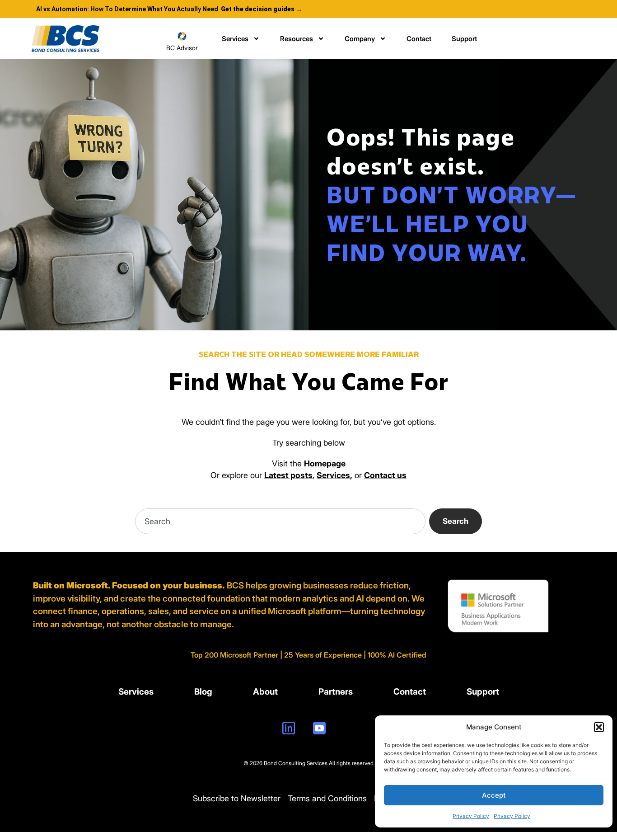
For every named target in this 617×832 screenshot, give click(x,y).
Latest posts (288, 475)
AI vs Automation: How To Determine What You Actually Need (127, 9)
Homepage (325, 463)
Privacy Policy (471, 816)
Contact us (385, 475)
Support (464, 38)
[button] (598, 727)
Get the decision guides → (261, 9)
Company (360, 38)
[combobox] (280, 521)
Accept (494, 795)
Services (235, 38)
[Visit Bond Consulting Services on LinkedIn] (288, 728)
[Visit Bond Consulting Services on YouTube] (319, 728)
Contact (419, 38)
